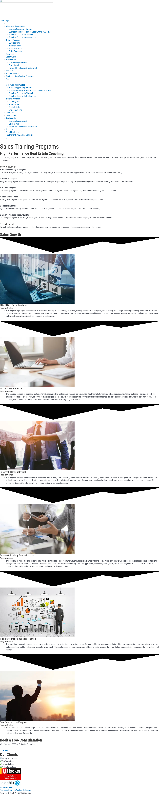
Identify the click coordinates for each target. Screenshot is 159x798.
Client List (10, 54)
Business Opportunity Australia (20, 29)
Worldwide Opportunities (15, 26)
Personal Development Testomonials (23, 68)
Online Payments (15, 51)
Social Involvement (13, 73)
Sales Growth (14, 65)
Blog (7, 79)
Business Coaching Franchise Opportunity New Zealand (30, 32)
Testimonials (11, 59)
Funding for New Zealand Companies (20, 76)
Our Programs (14, 43)
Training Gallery (15, 46)
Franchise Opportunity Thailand (21, 34)
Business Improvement (18, 62)
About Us (9, 71)
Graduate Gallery (15, 48)
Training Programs (13, 40)
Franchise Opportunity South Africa (22, 37)
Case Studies (11, 57)
